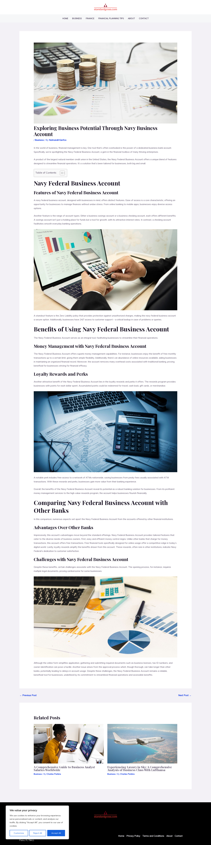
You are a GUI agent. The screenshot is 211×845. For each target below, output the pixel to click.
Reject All (37, 833)
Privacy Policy (133, 836)
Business (77, 18)
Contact (144, 18)
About (131, 18)
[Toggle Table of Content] (61, 173)
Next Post (184, 695)
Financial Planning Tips (111, 18)
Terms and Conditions (153, 836)
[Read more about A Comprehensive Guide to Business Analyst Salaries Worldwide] (69, 743)
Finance (90, 18)
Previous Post (28, 695)
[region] (37, 822)
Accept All (56, 833)
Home (65, 18)
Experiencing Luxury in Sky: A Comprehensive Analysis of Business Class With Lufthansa (139, 768)
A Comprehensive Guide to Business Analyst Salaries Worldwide (64, 768)
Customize (19, 833)
